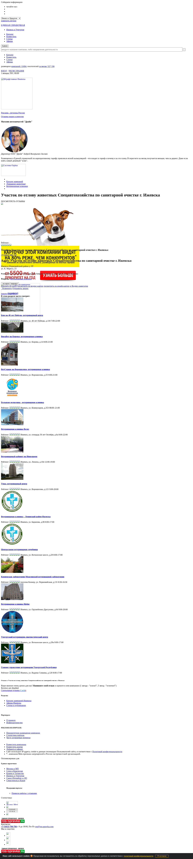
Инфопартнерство (14, 723)
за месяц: (46, 66)
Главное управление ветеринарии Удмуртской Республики (29, 667)
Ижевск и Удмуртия (15, 30)
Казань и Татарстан (15, 773)
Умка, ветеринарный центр (14, 484)
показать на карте (9, 286)
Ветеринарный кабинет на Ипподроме (19, 456)
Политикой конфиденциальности (107, 751)
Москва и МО (12, 769)
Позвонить (6, 288)
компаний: (18, 66)
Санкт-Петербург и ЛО (16, 778)
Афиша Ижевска (13, 703)
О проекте (10, 720)
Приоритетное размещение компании (23, 733)
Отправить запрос (20, 288)
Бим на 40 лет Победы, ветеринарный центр (22, 315)
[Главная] (7, 179)
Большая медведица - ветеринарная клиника (22, 402)
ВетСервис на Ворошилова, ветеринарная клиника (25, 369)
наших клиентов (12, 116)
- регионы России (13, 113)
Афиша (9, 41)
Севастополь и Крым (15, 780)
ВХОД (4, 71)
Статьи (9, 39)
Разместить (11, 36)
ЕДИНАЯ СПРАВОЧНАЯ (13, 25)
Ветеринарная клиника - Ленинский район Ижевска (26, 516)
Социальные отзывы (13, 690)
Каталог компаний (14, 181)
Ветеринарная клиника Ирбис (15, 604)
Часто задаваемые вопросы (18, 738)
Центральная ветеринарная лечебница (19, 549)
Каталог (10, 34)
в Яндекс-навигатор (79, 286)
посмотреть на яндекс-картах (30, 286)
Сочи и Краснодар (14, 771)
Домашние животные (16, 184)
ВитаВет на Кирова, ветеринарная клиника (22, 336)
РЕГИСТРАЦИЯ (16, 71)
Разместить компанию (16, 744)
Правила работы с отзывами (24, 793)
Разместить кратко (14, 747)
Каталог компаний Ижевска (18, 701)
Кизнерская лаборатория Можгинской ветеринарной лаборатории (32, 577)
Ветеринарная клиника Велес (15, 429)
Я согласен (161, 856)
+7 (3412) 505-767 (9, 255)
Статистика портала (15, 735)
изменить (8, 21)
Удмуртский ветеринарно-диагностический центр (24, 637)
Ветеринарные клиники (17, 186)
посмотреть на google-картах (56, 286)
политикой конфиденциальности (138, 856)
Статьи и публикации (16, 705)
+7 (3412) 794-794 (9, 826)
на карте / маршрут (10, 284)
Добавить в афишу (14, 749)
